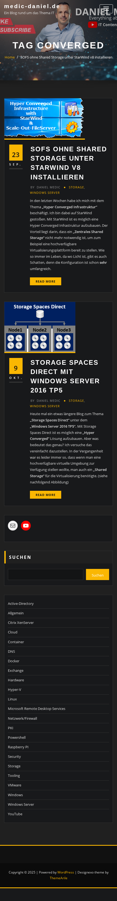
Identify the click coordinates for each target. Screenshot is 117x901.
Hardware (16, 680)
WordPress (65, 872)
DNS (11, 651)
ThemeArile (58, 878)
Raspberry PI (18, 746)
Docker (13, 660)
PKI (10, 727)
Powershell (17, 737)
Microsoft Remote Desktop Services (36, 708)
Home (10, 57)
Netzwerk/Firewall (22, 718)
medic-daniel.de (32, 6)
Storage (76, 187)
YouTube (15, 813)
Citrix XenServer (21, 622)
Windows (15, 794)
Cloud (12, 632)
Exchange (15, 670)
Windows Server (45, 193)
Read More (46, 281)
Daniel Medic (45, 187)
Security (14, 756)
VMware (14, 785)
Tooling (14, 775)
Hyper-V (14, 689)
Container (16, 641)
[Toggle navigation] (106, 8)
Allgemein (16, 613)
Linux (12, 699)
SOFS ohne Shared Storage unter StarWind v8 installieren (66, 57)
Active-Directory (21, 603)
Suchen (20, 557)
